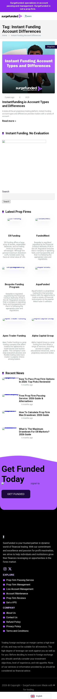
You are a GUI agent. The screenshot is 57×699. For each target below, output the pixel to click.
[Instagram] (5, 569)
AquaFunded (43, 284)
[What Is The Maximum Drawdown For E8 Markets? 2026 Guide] (10, 427)
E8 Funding (14, 235)
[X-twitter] (10, 569)
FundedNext (42, 235)
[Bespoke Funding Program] (14, 267)
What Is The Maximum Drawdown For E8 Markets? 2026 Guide (34, 432)
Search (5, 191)
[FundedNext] (42, 218)
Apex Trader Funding (14, 335)
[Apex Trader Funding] (14, 318)
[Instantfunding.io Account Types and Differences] (28, 67)
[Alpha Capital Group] (43, 318)
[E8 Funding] (14, 218)
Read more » (9, 121)
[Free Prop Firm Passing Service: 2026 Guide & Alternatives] (10, 394)
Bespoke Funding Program (14, 285)
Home (4, 35)
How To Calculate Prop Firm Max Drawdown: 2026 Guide (34, 413)
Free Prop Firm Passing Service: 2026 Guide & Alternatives (32, 398)
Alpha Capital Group (43, 335)
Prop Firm (51, 47)
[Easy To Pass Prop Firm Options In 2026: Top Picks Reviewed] (10, 377)
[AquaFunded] (42, 267)
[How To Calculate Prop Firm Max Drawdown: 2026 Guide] (10, 410)
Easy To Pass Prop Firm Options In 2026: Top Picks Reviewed (37, 380)
